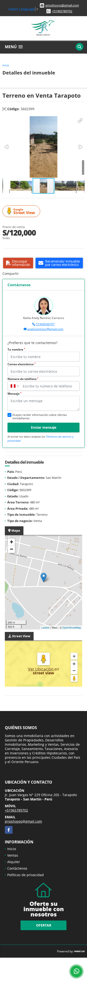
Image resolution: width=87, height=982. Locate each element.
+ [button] (11, 542)
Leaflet (45, 627)
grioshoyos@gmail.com (62, 5)
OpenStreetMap (71, 627)
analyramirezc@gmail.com (45, 329)
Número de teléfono (22, 379)
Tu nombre (16, 349)
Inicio (5, 65)
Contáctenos (17, 868)
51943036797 (45, 324)
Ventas (12, 855)
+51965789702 (62, 11)
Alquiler (13, 862)
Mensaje (14, 394)
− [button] (11, 549)
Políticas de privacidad (25, 875)
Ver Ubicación (41, 669)
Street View (24, 211)
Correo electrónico (21, 364)
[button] (80, 120)
